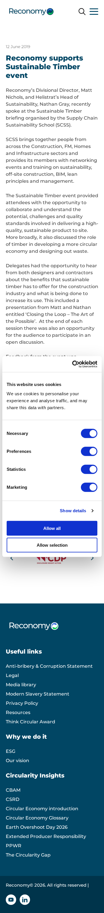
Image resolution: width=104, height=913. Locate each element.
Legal (12, 675)
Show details (73, 510)
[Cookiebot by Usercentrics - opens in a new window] (73, 364)
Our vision (17, 760)
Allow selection (52, 545)
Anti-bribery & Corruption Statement (49, 666)
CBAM (13, 790)
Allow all (52, 528)
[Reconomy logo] (31, 11)
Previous (12, 558)
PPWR (13, 845)
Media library (21, 684)
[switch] (89, 451)
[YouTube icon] (11, 899)
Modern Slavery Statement (37, 694)
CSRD (12, 799)
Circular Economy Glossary (37, 818)
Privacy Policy (22, 703)
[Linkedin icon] (25, 899)
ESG (10, 751)
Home (13, 30)
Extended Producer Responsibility (46, 836)
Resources (18, 712)
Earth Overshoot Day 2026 (37, 827)
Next (92, 558)
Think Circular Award (30, 721)
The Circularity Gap (28, 855)
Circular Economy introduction (42, 808)
